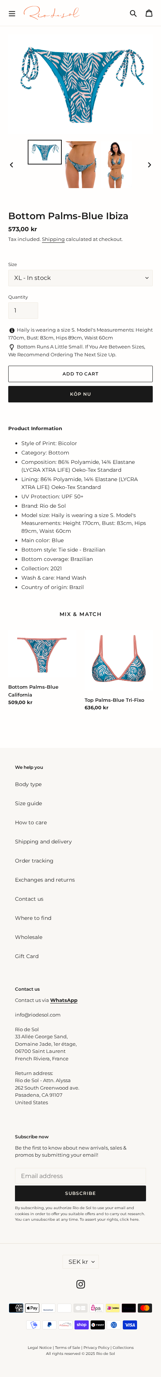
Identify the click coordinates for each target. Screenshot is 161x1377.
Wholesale (28, 937)
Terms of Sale (67, 1347)
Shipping (53, 239)
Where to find (33, 918)
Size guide (28, 803)
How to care (31, 822)
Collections (123, 1347)
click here (129, 1219)
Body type (28, 784)
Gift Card (27, 956)
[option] (45, 152)
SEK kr (78, 1261)
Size (12, 264)
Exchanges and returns (45, 879)
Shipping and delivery (43, 841)
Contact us (29, 899)
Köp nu (80, 394)
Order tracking (34, 860)
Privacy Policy (96, 1347)
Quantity (18, 297)
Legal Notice (40, 1347)
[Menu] (12, 12)
